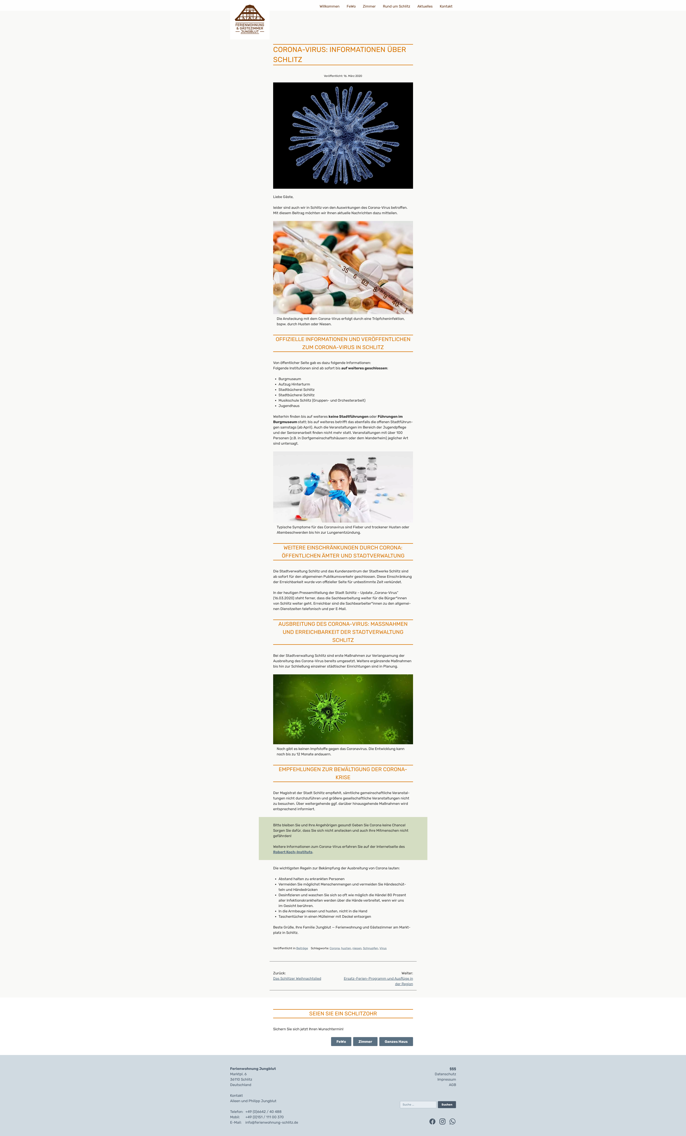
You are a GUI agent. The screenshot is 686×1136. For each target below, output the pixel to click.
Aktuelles (425, 6)
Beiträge (302, 948)
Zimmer (369, 6)
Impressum (446, 1079)
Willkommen (330, 6)
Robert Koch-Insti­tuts (292, 852)
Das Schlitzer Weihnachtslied (297, 976)
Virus (383, 948)
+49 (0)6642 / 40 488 (263, 1111)
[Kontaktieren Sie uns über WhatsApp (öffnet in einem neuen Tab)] (452, 1121)
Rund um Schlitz (396, 6)
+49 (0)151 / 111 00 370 (264, 1117)
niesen (357, 948)
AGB (452, 1085)
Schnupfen (370, 948)
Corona (335, 948)
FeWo (351, 6)
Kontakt (446, 6)
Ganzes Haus (396, 1041)
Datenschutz (445, 1074)
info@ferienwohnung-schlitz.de (271, 1122)
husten (346, 948)
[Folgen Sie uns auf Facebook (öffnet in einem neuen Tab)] (432, 1121)
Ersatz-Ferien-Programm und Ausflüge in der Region (378, 978)
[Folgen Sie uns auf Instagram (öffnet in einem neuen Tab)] (442, 1121)
